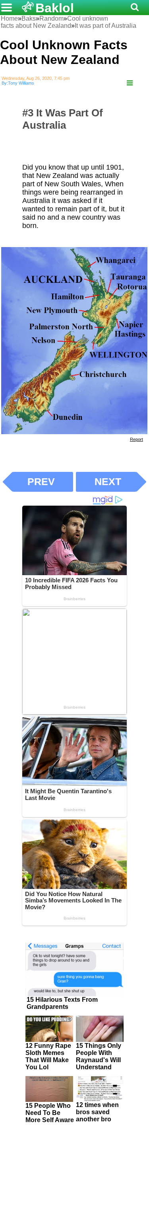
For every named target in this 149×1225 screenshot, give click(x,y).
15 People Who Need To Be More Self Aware (49, 1112)
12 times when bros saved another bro (97, 1112)
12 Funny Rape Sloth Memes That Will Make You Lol (48, 1056)
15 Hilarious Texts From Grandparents (62, 1003)
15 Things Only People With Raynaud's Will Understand (98, 1056)
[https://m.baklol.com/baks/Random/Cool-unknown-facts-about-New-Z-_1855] (130, 83)
